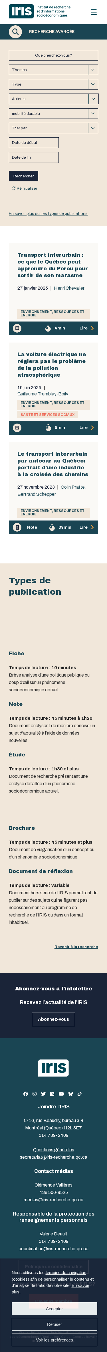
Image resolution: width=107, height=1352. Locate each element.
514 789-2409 (53, 1135)
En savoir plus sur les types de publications (48, 213)
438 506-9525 (53, 1192)
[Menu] (94, 12)
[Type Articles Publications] (53, 84)
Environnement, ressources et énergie (52, 313)
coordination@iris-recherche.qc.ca (53, 1248)
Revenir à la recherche (76, 947)
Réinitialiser (27, 188)
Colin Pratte (73, 487)
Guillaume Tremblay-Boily (42, 394)
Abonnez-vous (53, 1019)
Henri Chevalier (69, 288)
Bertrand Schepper (36, 494)
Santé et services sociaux (47, 415)
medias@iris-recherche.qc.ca (53, 1199)
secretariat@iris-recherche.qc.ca (53, 1157)
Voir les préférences (54, 1340)
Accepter (54, 1308)
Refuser (54, 1324)
